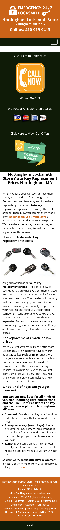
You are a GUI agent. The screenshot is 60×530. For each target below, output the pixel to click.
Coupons (30, 504)
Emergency (16, 504)
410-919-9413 (37, 29)
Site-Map (44, 508)
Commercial (34, 501)
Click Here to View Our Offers (30, 133)
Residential (18, 501)
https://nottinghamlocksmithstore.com (30, 493)
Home (7, 501)
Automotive (49, 501)
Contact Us (43, 504)
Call (31, 525)
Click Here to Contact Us (30, 56)
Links (53, 508)
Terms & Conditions (14, 508)
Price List (32, 508)
